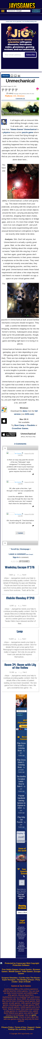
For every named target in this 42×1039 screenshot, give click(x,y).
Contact (30, 1029)
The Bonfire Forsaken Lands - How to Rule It (21, 781)
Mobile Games (15, 971)
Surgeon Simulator (10, 978)
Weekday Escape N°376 (19, 567)
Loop (20, 631)
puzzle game (27, 132)
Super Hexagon (8, 980)
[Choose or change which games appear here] (24, 876)
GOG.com (29, 414)
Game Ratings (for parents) (24, 1028)
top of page (30, 554)
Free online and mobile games (22, 6)
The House (35, 978)
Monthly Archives (22, 906)
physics (6, 132)
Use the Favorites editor (21, 896)
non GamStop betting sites (29, 21)
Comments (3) (20, 98)
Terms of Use (20, 1027)
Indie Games (27, 971)
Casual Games (25, 969)
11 (18, 575)
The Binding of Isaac (25, 980)
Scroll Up (15, 549)
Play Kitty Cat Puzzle (21, 819)
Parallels (31, 425)
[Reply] (32, 474)
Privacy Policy (7, 1027)
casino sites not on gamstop (13, 21)
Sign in (16, 557)
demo (25, 411)
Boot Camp (19, 425)
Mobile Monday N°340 (20, 598)
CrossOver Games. (20, 428)
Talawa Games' (17, 129)
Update (20, 533)
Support (30, 1027)
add (22, 882)
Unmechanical (30, 129)
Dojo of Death (25, 982)
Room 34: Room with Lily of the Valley (20, 666)
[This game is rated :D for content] (38, 99)
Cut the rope (24, 978)
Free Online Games (10, 969)
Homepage (24, 549)
